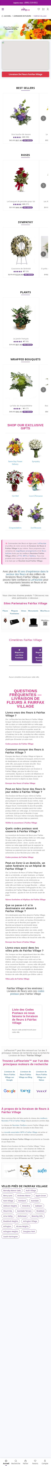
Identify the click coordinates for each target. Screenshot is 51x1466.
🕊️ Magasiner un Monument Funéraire (40, 655)
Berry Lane (7, 1195)
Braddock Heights (10, 1221)
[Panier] (43, 9)
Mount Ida (7, 1211)
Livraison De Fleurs (22, 16)
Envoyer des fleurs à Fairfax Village (20, 783)
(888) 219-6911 (31, 3)
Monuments (33, 611)
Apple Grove (41, 1195)
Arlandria (26, 1206)
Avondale (35, 1200)
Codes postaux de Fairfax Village (19, 744)
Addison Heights (10, 1206)
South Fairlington (10, 1236)
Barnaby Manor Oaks (12, 1190)
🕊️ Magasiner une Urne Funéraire (19, 654)
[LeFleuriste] (25, 9)
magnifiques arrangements (26, 551)
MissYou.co (45, 611)
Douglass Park (29, 1231)
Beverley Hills (37, 1216)
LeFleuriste (41, 543)
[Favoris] (38, 9)
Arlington (7, 1226)
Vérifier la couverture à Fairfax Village (21, 823)
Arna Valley (8, 1216)
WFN (25, 556)
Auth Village (31, 1190)
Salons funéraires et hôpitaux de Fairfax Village (25, 900)
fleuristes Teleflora (19, 1125)
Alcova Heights (22, 1226)
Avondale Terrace (24, 1211)
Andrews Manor (24, 1195)
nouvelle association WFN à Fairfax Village (21, 1132)
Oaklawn (38, 1206)
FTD (20, 556)
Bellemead (22, 1216)
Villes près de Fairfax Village (17, 979)
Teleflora (32, 556)
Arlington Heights (10, 1231)
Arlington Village (30, 1221)
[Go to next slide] (43, 118)
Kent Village (8, 1200)
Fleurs (5, 611)
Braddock (40, 1211)
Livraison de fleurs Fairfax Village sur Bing (25, 1074)
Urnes (23, 611)
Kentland (22, 1200)
